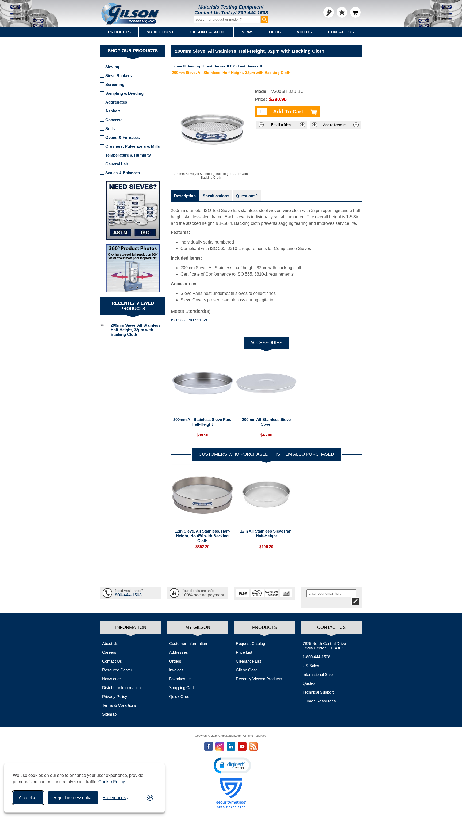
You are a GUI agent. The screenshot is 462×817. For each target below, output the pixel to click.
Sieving (112, 66)
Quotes (309, 683)
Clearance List (248, 661)
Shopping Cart (181, 687)
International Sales (319, 674)
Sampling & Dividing (124, 93)
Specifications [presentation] (216, 195)
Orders (175, 661)
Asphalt (112, 111)
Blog (275, 32)
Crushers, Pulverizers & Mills (132, 146)
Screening (114, 84)
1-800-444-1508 (316, 657)
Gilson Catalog (208, 32)
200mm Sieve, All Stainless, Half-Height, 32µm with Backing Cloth (136, 330)
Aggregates (116, 102)
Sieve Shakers (118, 75)
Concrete (113, 119)
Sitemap (109, 714)
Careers (109, 652)
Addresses (178, 652)
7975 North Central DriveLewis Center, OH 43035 (324, 645)
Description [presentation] (185, 195)
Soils (110, 128)
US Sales (311, 665)
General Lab (116, 164)
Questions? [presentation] (247, 195)
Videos (304, 32)
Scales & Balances (122, 172)
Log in (328, 12)
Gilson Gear (246, 670)
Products (119, 32)
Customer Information (188, 643)
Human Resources (319, 701)
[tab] (185, 195)
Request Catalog (250, 643)
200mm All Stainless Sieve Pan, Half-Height (202, 422)
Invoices (176, 670)
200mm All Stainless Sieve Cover (266, 422)
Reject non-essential (73, 797)
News (247, 32)
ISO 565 (178, 320)
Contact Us (341, 32)
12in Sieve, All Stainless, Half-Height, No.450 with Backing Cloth (202, 536)
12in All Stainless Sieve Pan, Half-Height (266, 533)
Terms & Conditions (119, 705)
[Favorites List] (342, 12)
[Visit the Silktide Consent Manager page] (149, 797)
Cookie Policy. (112, 781)
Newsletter (111, 679)
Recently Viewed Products (259, 679)
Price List (244, 652)
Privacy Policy (114, 696)
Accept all (28, 797)
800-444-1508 (253, 12)
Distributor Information (121, 687)
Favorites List (180, 679)
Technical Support (318, 692)
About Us (110, 643)
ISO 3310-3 (197, 320)
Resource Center (117, 670)
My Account (160, 32)
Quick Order (180, 696)
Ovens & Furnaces (122, 137)
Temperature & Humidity (128, 155)
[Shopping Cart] (355, 12)
